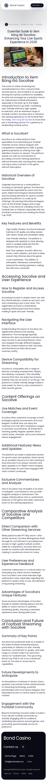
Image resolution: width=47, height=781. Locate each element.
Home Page (10, 756)
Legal (30, 773)
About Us (7, 773)
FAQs (30, 756)
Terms (23, 773)
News (22, 756)
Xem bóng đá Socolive (22, 120)
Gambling (39, 24)
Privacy (16, 773)
